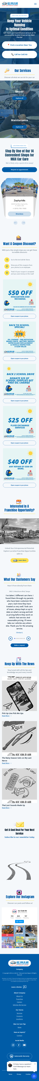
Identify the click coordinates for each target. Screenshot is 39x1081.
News (19, 1027)
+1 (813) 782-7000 (19, 208)
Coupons (19, 1016)
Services (19, 1013)
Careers (19, 1002)
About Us (19, 996)
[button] (34, 4)
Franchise (19, 999)
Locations (19, 1019)
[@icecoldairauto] (14, 912)
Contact (19, 1036)
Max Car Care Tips (19, 1024)
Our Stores (19, 1010)
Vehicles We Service (19, 1005)
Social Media (19, 1040)
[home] (10, 4)
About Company (19, 993)
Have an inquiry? (19, 1032)
